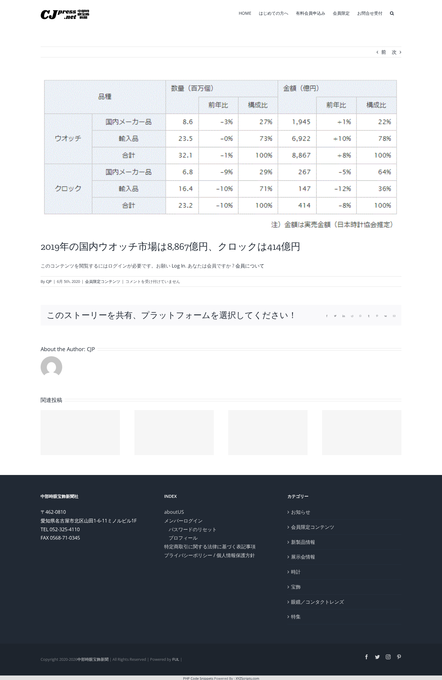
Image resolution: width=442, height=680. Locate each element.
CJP (49, 281)
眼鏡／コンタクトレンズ (317, 602)
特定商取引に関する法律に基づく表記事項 (210, 546)
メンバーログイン (183, 520)
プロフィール (183, 538)
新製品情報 (303, 542)
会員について (249, 265)
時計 (296, 571)
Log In (178, 265)
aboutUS (174, 512)
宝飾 (296, 587)
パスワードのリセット (193, 529)
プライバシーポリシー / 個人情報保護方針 (209, 555)
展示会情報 (303, 556)
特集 (296, 616)
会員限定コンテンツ (102, 281)
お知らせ (300, 512)
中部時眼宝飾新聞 (93, 659)
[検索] (392, 12)
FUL (175, 659)
